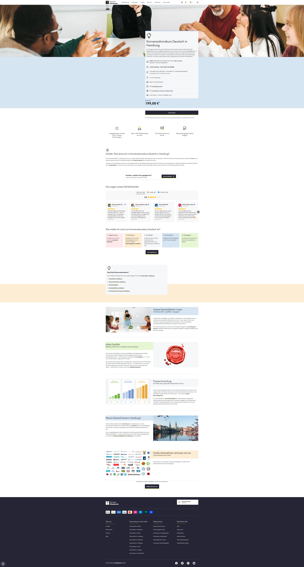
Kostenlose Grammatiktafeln (161, 543)
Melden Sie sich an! (152, 486)
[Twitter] (182, 563)
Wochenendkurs (113, 285)
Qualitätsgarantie (157, 86)
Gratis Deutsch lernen (159, 526)
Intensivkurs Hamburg (115, 279)
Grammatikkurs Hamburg (116, 288)
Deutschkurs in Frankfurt (136, 540)
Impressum (180, 529)
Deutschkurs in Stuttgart (136, 543)
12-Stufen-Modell (170, 398)
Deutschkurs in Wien (134, 533)
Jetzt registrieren (152, 252)
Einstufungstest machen (133, 243)
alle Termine (178, 61)
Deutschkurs (113, 165)
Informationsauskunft (182, 540)
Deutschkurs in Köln (134, 546)
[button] (105, 212)
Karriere (108, 533)
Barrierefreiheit (181, 536)
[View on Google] (109, 205)
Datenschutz (180, 533)
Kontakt (108, 526)
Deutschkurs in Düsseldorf (136, 553)
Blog (107, 536)
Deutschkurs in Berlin (135, 526)
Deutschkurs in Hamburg (136, 536)
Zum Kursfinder (167, 176)
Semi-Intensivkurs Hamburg (117, 282)
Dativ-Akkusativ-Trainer (159, 540)
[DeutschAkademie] (112, 2)
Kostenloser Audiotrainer (160, 536)
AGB (178, 526)
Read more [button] (111, 219)
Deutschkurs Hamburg (147, 276)
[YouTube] (194, 563)
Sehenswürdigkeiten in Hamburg (123, 436)
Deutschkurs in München (136, 529)
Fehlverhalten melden (183, 543)
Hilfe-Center (109, 529)
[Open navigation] (197, 2)
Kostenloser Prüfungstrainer (161, 533)
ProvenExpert (139, 357)
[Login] (185, 2)
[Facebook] (176, 563)
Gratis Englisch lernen (159, 529)
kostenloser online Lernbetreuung (162, 91)
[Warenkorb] (182, 2)
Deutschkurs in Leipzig (135, 550)
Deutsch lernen (137, 160)
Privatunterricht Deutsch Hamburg (119, 291)
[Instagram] (188, 563)
